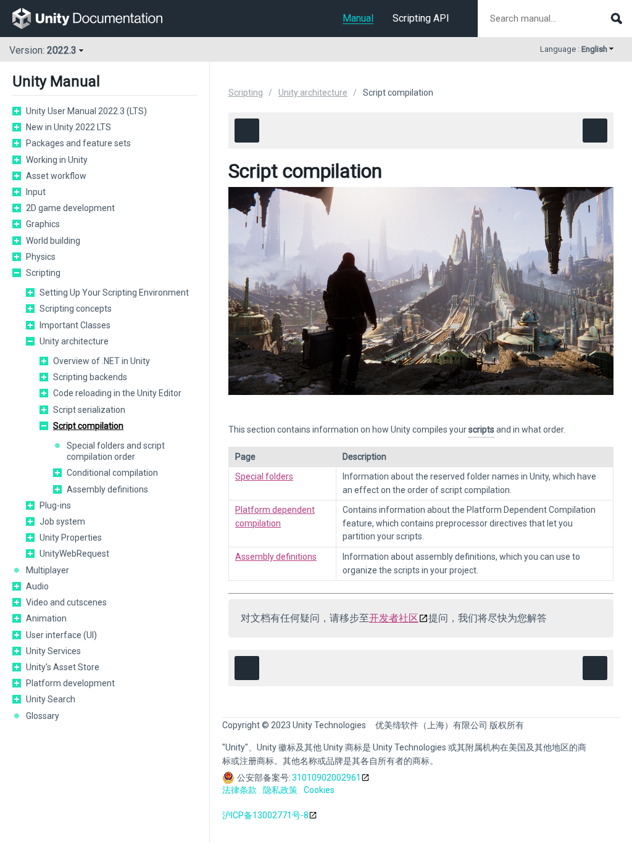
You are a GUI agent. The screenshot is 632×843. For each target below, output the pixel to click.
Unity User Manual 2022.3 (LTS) (86, 111)
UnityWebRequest (74, 554)
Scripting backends (90, 377)
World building (53, 241)
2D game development (70, 208)
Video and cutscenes (66, 602)
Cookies (319, 790)
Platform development (70, 683)
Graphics (43, 224)
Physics (41, 257)
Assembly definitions (107, 489)
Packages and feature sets (78, 143)
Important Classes (75, 325)
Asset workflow (56, 176)
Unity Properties (71, 537)
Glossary (42, 716)
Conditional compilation (112, 473)
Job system (62, 521)
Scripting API (421, 18)
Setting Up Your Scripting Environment (114, 292)
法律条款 (239, 790)
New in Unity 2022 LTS (68, 127)
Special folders (264, 476)
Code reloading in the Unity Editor (117, 393)
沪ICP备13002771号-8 (265, 815)
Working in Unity (57, 160)
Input (36, 192)
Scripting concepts (76, 309)
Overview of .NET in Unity (101, 361)
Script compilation (88, 426)
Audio (37, 586)
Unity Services (53, 651)
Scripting (43, 273)
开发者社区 (393, 618)
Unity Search (50, 699)
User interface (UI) (61, 635)
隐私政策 (280, 790)
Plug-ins (55, 505)
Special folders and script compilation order (116, 451)
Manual (358, 18)
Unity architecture (74, 341)
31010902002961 (326, 778)
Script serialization (89, 410)
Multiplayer (47, 570)
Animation (46, 618)
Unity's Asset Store (62, 667)
